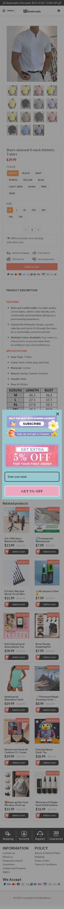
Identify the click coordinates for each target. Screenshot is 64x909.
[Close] (57, 414)
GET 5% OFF (32, 491)
